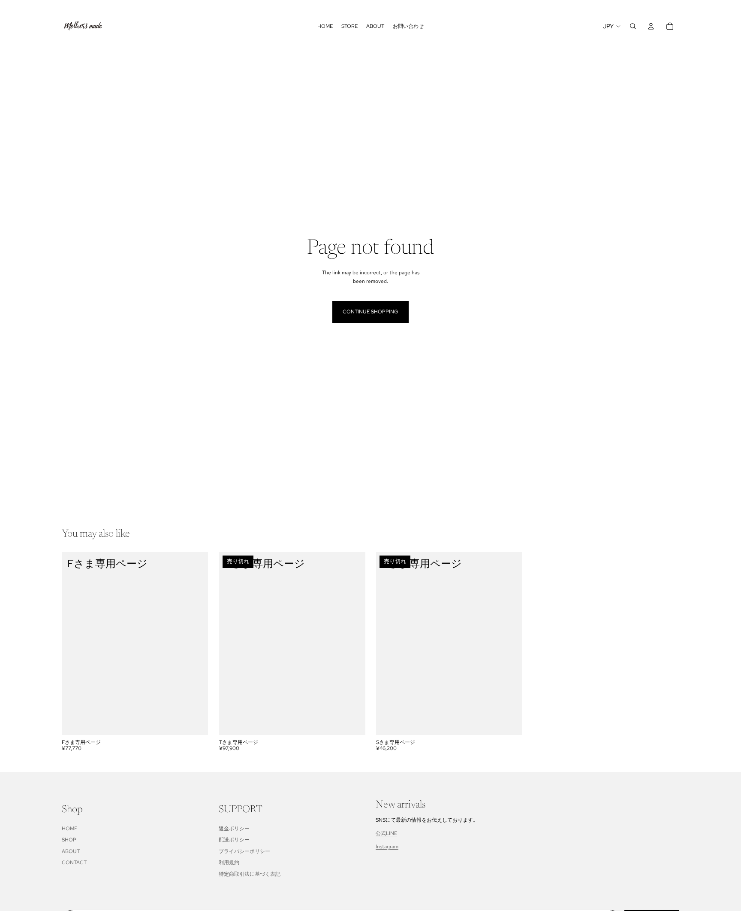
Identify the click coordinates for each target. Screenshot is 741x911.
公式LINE (386, 833)
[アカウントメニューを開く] (651, 26)
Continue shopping (370, 311)
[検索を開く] (633, 26)
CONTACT (74, 862)
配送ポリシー (234, 839)
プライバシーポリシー (244, 851)
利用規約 (229, 862)
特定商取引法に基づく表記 (249, 874)
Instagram (387, 846)
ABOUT (71, 851)
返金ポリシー (234, 828)
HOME (69, 828)
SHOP (69, 839)
